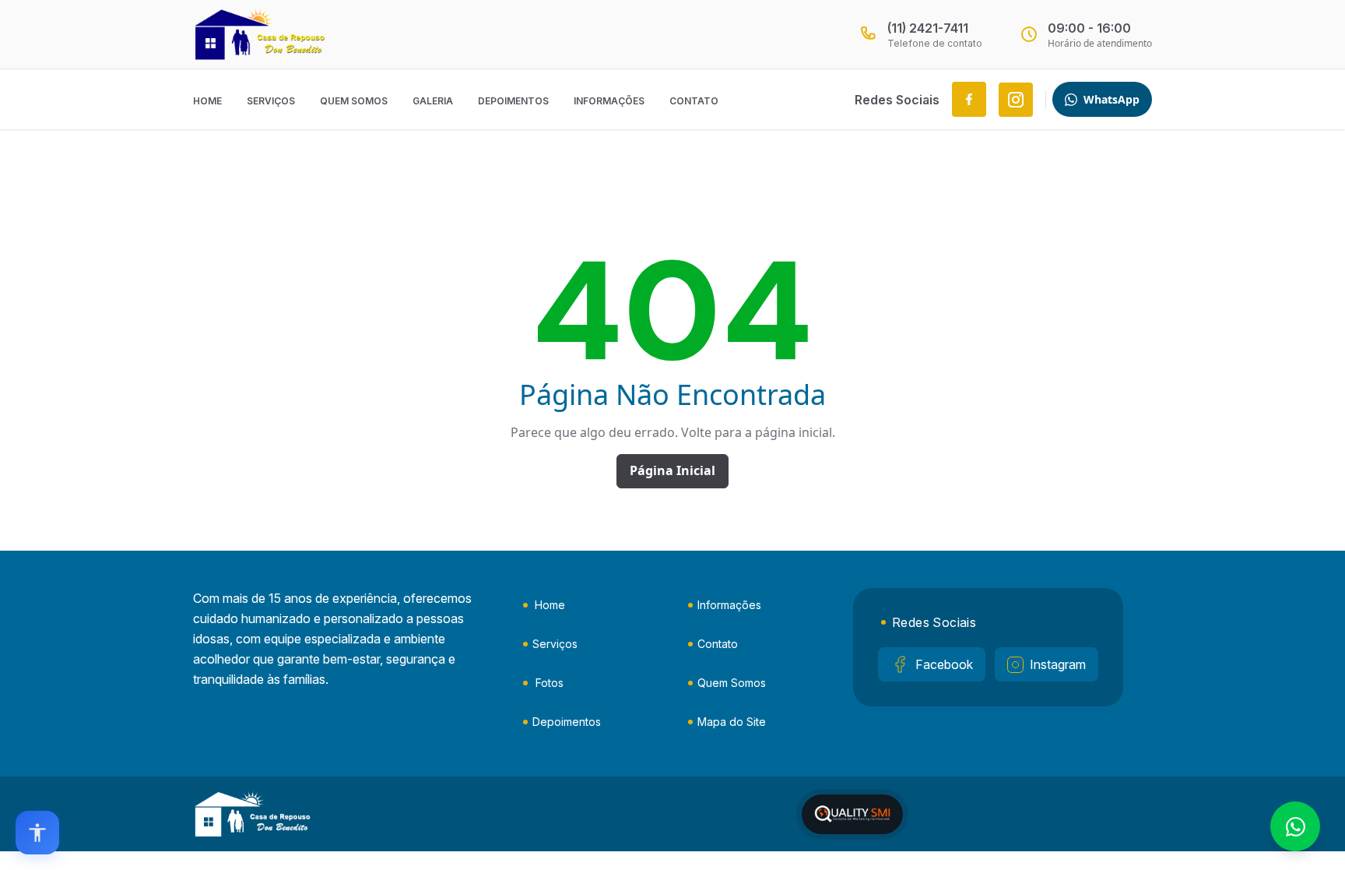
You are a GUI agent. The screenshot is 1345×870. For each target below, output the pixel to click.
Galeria (433, 101)
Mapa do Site (731, 721)
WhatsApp (1111, 99)
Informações (609, 101)
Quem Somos (354, 101)
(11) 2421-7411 (927, 28)
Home (207, 101)
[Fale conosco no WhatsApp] (1295, 826)
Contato (693, 101)
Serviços (271, 101)
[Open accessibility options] (37, 832)
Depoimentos (513, 101)
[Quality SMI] (852, 814)
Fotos (550, 682)
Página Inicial (672, 470)
